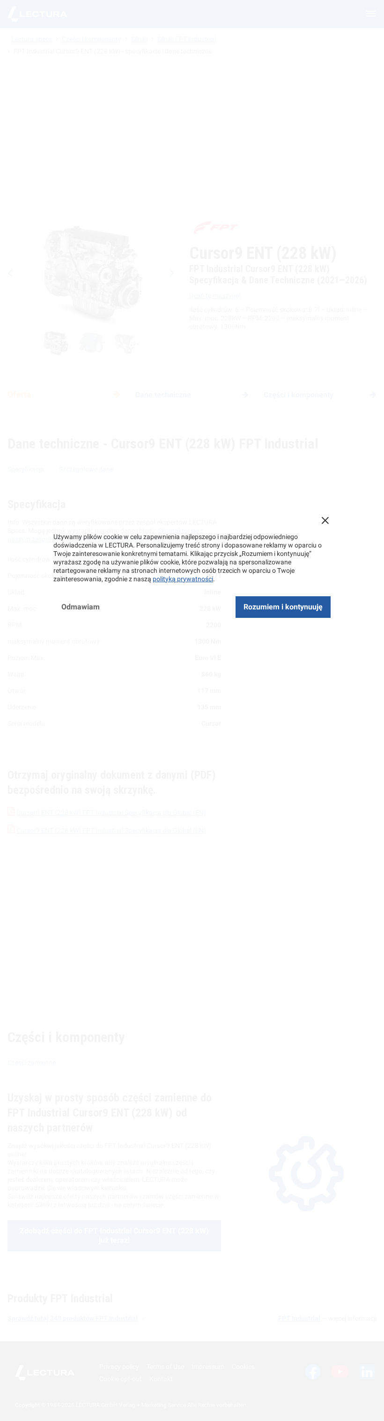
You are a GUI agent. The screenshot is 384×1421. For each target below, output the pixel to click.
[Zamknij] (325, 520)
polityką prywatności (183, 579)
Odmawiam (80, 606)
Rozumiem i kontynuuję (283, 606)
